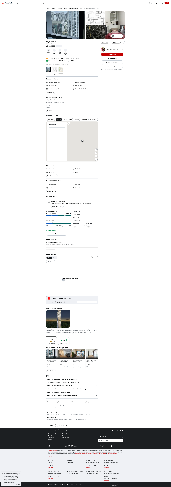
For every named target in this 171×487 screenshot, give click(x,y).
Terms (114, 69)
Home (48, 8)
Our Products (51, 437)
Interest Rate (76, 223)
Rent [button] (22, 3)
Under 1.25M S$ (75, 409)
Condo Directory (70, 462)
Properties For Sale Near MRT (73, 473)
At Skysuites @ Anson (51, 409)
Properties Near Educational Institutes (95, 471)
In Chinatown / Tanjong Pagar (64, 409)
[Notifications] (162, 3)
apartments (84, 453)
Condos (53, 8)
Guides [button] (49, 3)
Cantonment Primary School (65, 419)
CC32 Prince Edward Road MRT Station (71, 414)
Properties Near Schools (91, 475)
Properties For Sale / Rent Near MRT (75, 471)
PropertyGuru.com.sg (52, 450)
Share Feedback (65, 437)
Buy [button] (17, 3)
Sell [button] (27, 3)
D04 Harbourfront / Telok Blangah (111, 473)
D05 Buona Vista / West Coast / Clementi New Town (112, 475)
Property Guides (51, 464)
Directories (69, 460)
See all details (50, 92)
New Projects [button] (34, 3)
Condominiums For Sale (91, 465)
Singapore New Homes (53, 471)
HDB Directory (70, 464)
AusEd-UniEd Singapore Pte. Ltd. (79, 419)
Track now (87, 302)
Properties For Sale (90, 460)
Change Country (102, 434)
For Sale (86, 8)
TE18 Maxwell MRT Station (85, 414)
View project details (51, 336)
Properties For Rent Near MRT (73, 475)
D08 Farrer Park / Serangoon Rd (111, 478)
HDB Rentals (106, 464)
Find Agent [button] (42, 3)
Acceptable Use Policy (53, 484)
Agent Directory (70, 465)
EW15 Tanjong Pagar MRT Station (54, 414)
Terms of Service (62, 484)
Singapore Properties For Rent (110, 462)
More (54, 3)
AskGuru (50, 462)
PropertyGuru (51, 460)
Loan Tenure (89, 223)
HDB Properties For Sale (91, 464)
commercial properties (112, 453)
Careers (50, 439)
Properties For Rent (108, 460)
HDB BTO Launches (52, 465)
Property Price (76, 211)
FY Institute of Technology (52, 419)
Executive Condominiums (97, 453)
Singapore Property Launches (54, 473)
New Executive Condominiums (54, 476)
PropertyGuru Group (53, 433)
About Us (50, 435)
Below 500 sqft (82, 409)
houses (104, 453)
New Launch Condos (52, 475)
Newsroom (64, 435)
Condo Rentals (107, 465)
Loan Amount (76, 217)
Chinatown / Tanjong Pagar (64, 8)
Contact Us (65, 433)
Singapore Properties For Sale (92, 462)
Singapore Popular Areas (110, 471)
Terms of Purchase (78, 484)
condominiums (78, 453)
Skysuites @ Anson (77, 8)
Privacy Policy (119, 69)
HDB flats (89, 453)
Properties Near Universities (92, 473)
